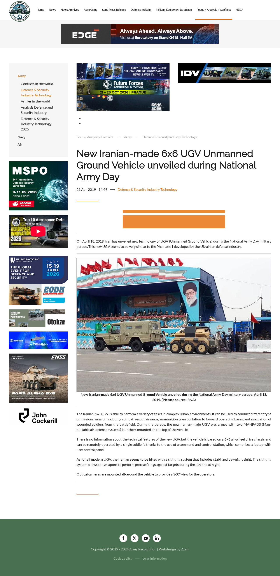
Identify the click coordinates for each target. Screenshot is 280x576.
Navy (21, 137)
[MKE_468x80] (123, 103)
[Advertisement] (174, 212)
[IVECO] (224, 73)
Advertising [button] (90, 9)
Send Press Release (114, 9)
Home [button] (40, 9)
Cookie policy (123, 558)
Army (22, 76)
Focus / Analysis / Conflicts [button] (214, 9)
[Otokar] (38, 318)
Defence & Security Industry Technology (36, 92)
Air (20, 144)
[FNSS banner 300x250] (38, 378)
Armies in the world (35, 101)
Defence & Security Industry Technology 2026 (36, 123)
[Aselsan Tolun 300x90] (38, 340)
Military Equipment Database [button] (174, 9)
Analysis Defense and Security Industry (37, 110)
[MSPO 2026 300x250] (38, 185)
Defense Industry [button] (141, 9)
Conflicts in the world (37, 84)
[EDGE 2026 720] (140, 33)
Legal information (155, 558)
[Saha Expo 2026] (123, 71)
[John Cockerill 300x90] (38, 415)
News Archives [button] (70, 9)
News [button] (52, 9)
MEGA (239, 9)
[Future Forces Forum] (123, 87)
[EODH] (38, 280)
